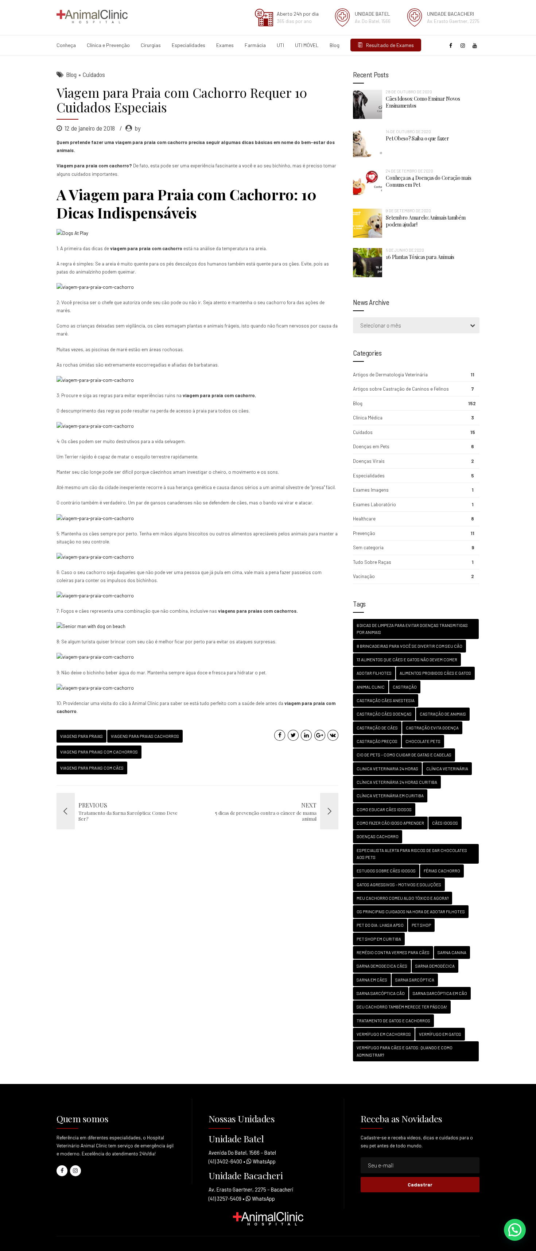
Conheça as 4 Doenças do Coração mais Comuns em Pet (428, 181)
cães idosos (445, 823)
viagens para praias (81, 736)
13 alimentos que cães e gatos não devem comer (407, 659)
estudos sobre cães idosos (386, 870)
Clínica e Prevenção (108, 45)
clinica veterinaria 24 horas (387, 768)
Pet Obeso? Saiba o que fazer (417, 138)
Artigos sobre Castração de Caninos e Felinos (401, 389)
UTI (280, 45)
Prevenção (364, 533)
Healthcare (364, 519)
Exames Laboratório (374, 504)
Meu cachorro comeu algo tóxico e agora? (402, 898)
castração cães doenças (384, 714)
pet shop (421, 925)
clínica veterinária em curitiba (390, 795)
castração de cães (377, 727)
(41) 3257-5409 (225, 1198)
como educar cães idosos (384, 809)
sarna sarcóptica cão (381, 993)
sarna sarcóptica (414, 979)
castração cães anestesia (386, 700)
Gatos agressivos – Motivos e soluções (399, 884)
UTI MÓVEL (307, 45)
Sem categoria (368, 547)
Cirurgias (151, 45)
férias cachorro (442, 870)
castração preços (377, 741)
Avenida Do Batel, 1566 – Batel (242, 1152)
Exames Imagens (371, 490)
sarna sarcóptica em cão (440, 993)
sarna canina (452, 952)
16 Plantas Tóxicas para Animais (420, 256)
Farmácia (255, 45)
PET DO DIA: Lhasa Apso (380, 925)
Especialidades (188, 45)
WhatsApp (264, 1161)
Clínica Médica (367, 418)
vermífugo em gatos (440, 1034)
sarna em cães (372, 979)
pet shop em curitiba (379, 939)
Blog (334, 45)
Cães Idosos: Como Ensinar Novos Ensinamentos (423, 102)
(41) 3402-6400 (225, 1161)
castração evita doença (432, 727)
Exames (225, 45)
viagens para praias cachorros (145, 736)
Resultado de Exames (388, 45)
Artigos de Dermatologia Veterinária (390, 374)
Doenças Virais (369, 461)
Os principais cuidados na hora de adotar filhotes (411, 911)
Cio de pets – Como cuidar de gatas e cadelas (404, 754)
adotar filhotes (374, 673)
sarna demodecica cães (382, 966)
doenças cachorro (378, 836)
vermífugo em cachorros (384, 1034)
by (137, 128)
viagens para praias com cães (92, 768)
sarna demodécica (435, 966)
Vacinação (364, 576)
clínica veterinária (447, 768)
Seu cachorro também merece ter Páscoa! (402, 1006)
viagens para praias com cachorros (99, 752)
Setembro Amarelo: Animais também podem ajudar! (425, 221)
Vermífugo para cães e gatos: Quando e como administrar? (405, 1051)
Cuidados (94, 74)
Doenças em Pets (371, 446)
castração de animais (443, 714)
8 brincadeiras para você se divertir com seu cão (409, 646)
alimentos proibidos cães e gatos (435, 673)
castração (405, 687)
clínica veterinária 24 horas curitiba (397, 782)
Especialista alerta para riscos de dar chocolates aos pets (412, 854)
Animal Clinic (371, 687)
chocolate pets (422, 741)
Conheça (66, 45)
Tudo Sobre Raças (372, 562)
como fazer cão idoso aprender (390, 823)
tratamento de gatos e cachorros (393, 1020)
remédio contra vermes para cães (393, 952)
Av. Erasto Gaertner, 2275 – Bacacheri (251, 1189)
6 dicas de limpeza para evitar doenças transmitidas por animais (412, 629)
